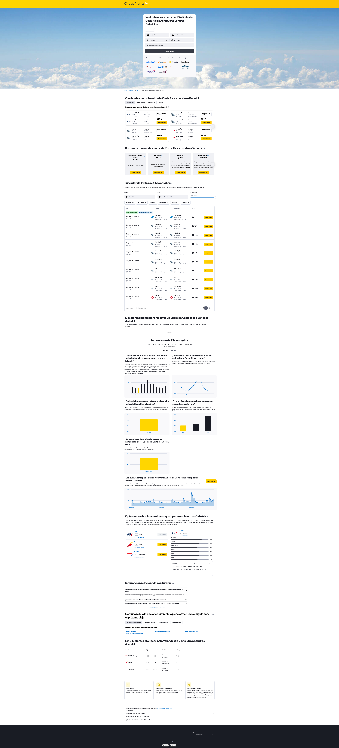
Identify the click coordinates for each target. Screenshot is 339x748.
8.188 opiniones (139, 557)
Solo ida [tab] (161, 102)
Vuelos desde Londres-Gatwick (134, 633)
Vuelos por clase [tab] (176, 622)
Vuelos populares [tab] (163, 622)
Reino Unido (131, 90)
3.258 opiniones (139, 547)
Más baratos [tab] (130, 102)
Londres (138, 90)
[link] (135, 172)
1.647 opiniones (139, 537)
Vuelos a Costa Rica (131, 631)
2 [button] (209, 308)
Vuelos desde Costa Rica (191, 631)
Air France (137, 532)
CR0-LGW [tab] (165, 351)
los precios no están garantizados (164, 708)
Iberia (136, 541)
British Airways (138, 551)
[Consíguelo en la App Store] (173, 745)
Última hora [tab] (151, 102)
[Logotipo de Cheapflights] (134, 4)
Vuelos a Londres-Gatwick (162, 631)
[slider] (215, 197)
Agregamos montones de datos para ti (137, 716)
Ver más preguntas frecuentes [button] (156, 607)
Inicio (125, 90)
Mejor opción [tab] (141, 102)
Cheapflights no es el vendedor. (135, 713)
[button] (157, 25)
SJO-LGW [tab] (169, 332)
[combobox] (150, 30)
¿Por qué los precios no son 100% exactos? (139, 720)
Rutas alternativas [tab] (150, 622)
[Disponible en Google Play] (165, 745)
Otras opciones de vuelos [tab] (134, 622)
